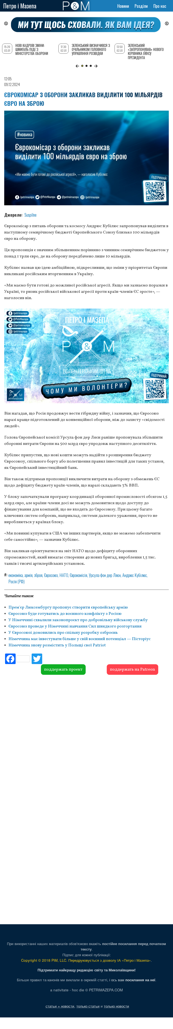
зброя (38, 575)
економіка (15, 575)
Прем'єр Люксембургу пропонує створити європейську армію (68, 607)
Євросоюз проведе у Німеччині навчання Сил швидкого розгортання (75, 626)
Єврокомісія (78, 575)
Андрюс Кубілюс (134, 575)
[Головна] (76, 5)
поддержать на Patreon (132, 669)
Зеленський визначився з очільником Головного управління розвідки (91, 49)
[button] (77, 66)
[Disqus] (86, 738)
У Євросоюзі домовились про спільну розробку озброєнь (63, 633)
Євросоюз (51, 575)
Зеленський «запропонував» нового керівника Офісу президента (146, 51)
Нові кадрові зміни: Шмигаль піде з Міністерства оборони (31, 49)
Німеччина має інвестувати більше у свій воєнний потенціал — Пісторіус (79, 639)
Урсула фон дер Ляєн (105, 575)
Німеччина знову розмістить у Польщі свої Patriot (57, 645)
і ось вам (132, 979)
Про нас (159, 6)
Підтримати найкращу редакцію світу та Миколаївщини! (87, 969)
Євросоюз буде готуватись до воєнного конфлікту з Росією (65, 614)
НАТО (63, 575)
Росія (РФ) (16, 581)
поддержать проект (63, 669)
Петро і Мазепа (19, 5)
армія (28, 575)
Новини (123, 6)
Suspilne (30, 215)
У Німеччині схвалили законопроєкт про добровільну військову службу (78, 620)
